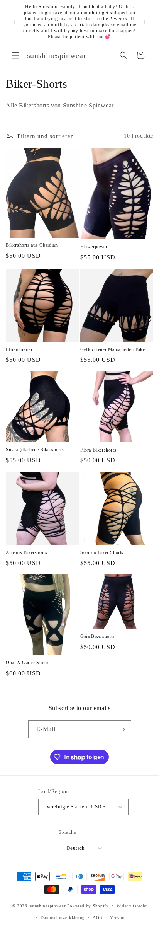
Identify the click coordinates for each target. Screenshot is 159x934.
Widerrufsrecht (132, 905)
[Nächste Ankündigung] (144, 22)
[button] (15, 55)
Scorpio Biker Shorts (101, 552)
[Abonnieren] (122, 729)
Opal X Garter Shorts (28, 662)
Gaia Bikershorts (97, 636)
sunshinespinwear (48, 905)
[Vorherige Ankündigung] (14, 22)
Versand (118, 917)
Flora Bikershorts (98, 450)
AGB (97, 917)
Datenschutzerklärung (63, 917)
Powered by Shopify (88, 905)
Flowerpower (94, 246)
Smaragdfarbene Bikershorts (35, 449)
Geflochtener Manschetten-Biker (113, 349)
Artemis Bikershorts (26, 552)
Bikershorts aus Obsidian (32, 245)
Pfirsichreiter (19, 349)
